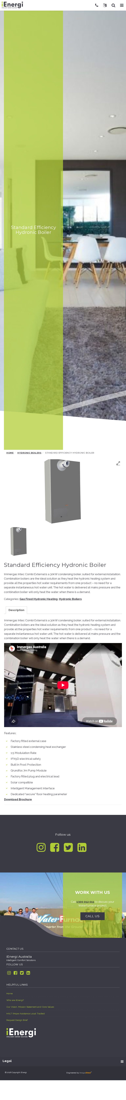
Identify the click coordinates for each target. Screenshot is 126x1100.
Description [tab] (16, 610)
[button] (122, 5)
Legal (7, 1061)
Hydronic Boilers (29, 452)
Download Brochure (18, 799)
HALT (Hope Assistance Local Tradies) (25, 1013)
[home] (21, 1032)
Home (10, 452)
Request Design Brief (17, 1020)
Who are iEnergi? (15, 1000)
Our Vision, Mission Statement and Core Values (30, 1007)
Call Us (92, 916)
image (85, 1073)
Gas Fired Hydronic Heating (39, 599)
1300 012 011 (85, 901)
